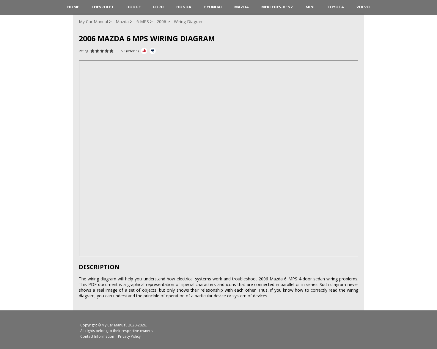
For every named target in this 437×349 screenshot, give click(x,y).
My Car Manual (114, 325)
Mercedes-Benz (277, 7)
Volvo (363, 7)
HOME (73, 7)
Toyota (335, 7)
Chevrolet (103, 7)
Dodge (133, 7)
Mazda (241, 7)
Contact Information (97, 336)
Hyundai (213, 7)
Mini (310, 7)
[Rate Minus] (153, 51)
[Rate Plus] (144, 51)
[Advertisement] (43, 127)
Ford (158, 7)
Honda (183, 7)
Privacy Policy (129, 336)
